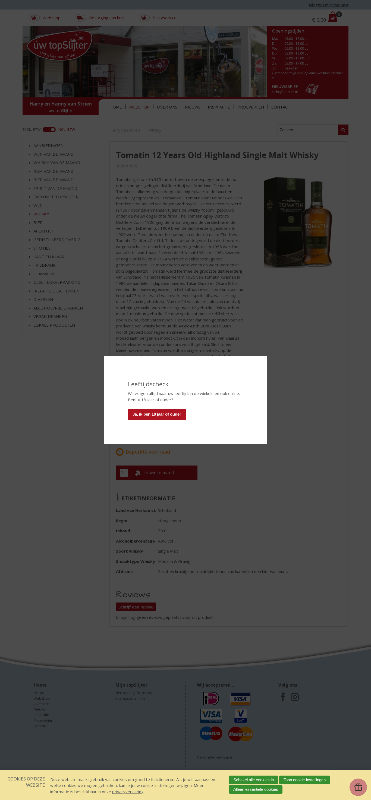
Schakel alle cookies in (253, 779)
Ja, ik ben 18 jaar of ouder (157, 414)
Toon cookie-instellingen (305, 779)
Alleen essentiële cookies (255, 789)
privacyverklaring (128, 791)
